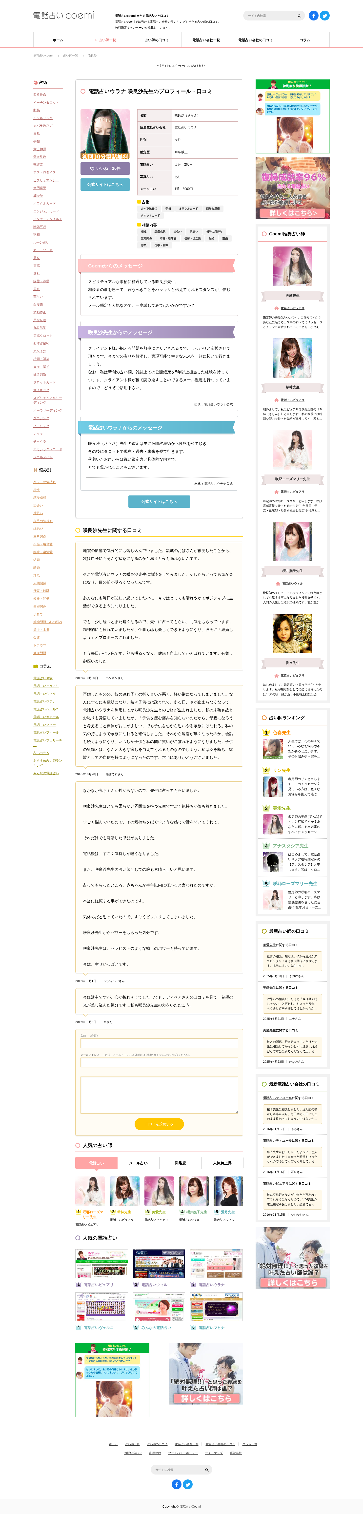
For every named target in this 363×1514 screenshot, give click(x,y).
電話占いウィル (189, 1220)
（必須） (90, 1035)
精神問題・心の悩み (47, 622)
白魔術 (38, 304)
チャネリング (43, 118)
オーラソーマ (43, 250)
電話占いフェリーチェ (47, 742)
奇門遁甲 (39, 188)
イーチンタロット (46, 102)
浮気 (143, 245)
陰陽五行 (39, 227)
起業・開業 (41, 599)
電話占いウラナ (186, 127)
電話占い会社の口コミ (220, 1444)
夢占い (38, 297)
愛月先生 (228, 1212)
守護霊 (38, 165)
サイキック (41, 390)
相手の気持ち (214, 231)
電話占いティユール (277, 1098)
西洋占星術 (213, 208)
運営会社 (236, 1453)
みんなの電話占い (156, 1327)
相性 (143, 231)
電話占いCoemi (190, 1506)
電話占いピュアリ (87, 1224)
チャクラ (39, 441)
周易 (36, 133)
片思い (194, 231)
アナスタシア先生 (290, 845)
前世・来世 (41, 630)
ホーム (113, 1444)
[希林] (292, 358)
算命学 (38, 196)
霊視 (36, 258)
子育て (38, 614)
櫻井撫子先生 (196, 1212)
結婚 (211, 238)
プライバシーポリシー (183, 1453)
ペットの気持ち (44, 482)
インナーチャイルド (47, 219)
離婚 (225, 238)
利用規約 (155, 1453)
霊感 (36, 265)
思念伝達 (39, 320)
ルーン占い (41, 242)
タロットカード (150, 215)
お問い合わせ (133, 1453)
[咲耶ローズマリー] (292, 450)
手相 (168, 208)
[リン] (273, 786)
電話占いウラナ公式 (218, 404)
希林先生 (124, 1212)
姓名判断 (39, 374)
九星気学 (39, 328)
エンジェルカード (46, 211)
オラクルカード (188, 208)
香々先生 (293, 663)
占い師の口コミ (157, 1444)
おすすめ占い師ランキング (47, 763)
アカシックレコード (47, 449)
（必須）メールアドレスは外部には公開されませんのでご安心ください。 (136, 1055)
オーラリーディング (47, 410)
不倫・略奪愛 (168, 238)
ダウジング (41, 418)
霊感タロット (43, 336)
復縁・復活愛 (192, 238)
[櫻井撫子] (292, 541)
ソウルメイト (43, 457)
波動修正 (39, 312)
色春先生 (282, 732)
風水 (36, 289)
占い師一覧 (132, 1444)
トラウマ (39, 645)
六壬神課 (39, 149)
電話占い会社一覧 (187, 1444)
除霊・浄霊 (41, 281)
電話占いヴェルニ (99, 1327)
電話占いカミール (46, 717)
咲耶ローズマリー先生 (93, 1214)
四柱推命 (39, 94)
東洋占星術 (41, 367)
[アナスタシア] (273, 862)
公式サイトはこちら (105, 184)
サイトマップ (214, 1453)
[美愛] (292, 266)
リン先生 (282, 770)
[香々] (292, 633)
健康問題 (39, 653)
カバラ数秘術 (149, 208)
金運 (36, 637)
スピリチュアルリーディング (47, 400)
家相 (36, 234)
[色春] (273, 749)
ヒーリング (41, 426)
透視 (36, 273)
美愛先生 (159, 1212)
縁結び (38, 528)
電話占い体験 (43, 678)
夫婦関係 (39, 606)
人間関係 (39, 583)
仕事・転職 (161, 245)
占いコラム (41, 753)
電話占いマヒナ (212, 1327)
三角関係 (146, 238)
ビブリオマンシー (46, 180)
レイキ (38, 433)
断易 (36, 110)
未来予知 (39, 351)
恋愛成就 (160, 231)
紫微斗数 (39, 157)
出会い (178, 231)
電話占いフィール (46, 732)
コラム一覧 (249, 1444)
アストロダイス (44, 172)
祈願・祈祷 (41, 359)
